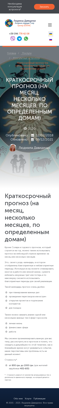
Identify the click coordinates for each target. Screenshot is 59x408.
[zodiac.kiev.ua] (23, 23)
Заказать (44, 6)
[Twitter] (21, 394)
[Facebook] (26, 394)
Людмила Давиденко (34, 148)
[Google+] (32, 394)
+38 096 (19, 33)
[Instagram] (37, 394)
